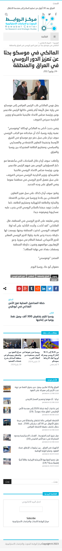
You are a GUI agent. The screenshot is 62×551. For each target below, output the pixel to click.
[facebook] (56, 288)
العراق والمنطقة (43, 276)
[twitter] (50, 288)
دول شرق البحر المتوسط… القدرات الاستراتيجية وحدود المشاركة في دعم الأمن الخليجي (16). (36, 437)
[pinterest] (19, 288)
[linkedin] (43, 288)
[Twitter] (49, 14)
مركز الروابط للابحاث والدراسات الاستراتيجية (30, 521)
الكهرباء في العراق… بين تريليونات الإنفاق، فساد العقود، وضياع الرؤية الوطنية (38, 449)
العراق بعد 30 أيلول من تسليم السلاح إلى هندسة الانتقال (31, 8)
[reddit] (37, 288)
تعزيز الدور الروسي (18, 276)
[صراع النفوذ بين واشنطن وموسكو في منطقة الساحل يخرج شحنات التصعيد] (12, 343)
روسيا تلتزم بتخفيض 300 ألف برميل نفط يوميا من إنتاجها (32, 316)
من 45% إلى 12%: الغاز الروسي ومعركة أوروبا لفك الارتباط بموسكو (50, 356)
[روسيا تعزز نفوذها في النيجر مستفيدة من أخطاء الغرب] (31, 343)
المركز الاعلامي (45, 43)
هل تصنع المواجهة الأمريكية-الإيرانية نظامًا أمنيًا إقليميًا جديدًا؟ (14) (39, 461)
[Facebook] (56, 14)
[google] (25, 288)
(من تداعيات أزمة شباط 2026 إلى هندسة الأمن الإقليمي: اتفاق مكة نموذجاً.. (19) (39, 410)
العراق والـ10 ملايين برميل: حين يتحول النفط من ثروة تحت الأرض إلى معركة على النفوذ (37, 389)
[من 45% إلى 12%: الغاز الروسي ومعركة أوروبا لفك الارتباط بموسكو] (50, 343)
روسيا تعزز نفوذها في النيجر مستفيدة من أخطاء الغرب (31, 355)
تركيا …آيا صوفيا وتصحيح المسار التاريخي (42, 399)
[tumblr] (31, 288)
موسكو (54, 280)
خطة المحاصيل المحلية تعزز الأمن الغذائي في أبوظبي (26, 303)
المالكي (31, 276)
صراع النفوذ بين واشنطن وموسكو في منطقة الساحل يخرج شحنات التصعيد (12, 356)
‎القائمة (44, 36)
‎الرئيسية (56, 43)
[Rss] (43, 14)
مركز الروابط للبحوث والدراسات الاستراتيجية (23, 543)
